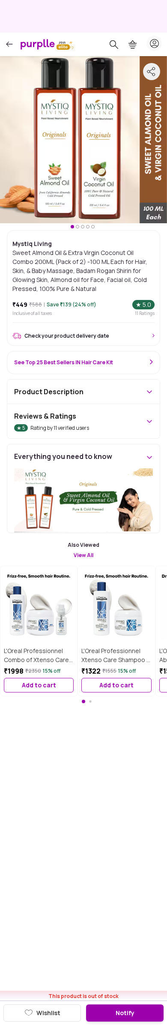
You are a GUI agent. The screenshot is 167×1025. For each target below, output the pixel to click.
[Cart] (133, 44)
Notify (125, 1013)
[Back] (9, 44)
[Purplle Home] (38, 44)
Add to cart (39, 685)
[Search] (114, 44)
